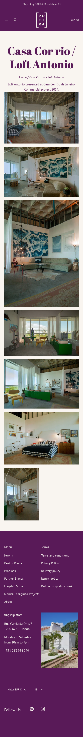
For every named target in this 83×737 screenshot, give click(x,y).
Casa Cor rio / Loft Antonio (46, 77)
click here (52, 4)
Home (23, 77)
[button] (6, 20)
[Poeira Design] (41, 20)
